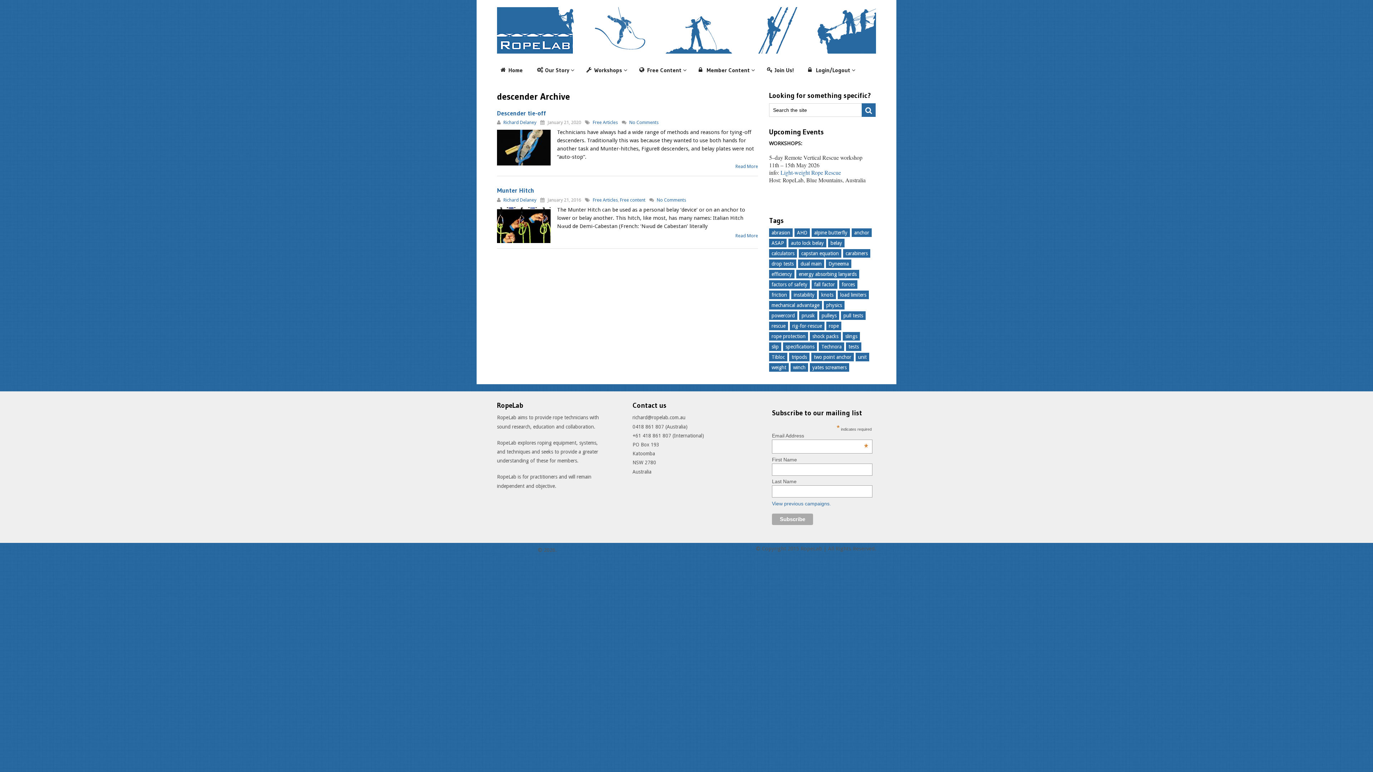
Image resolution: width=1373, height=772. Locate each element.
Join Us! (784, 70)
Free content (632, 200)
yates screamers (829, 367)
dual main (811, 264)
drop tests (783, 264)
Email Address (820, 436)
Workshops (608, 70)
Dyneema (838, 264)
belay (836, 243)
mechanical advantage (796, 305)
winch (799, 367)
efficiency (782, 274)
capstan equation (820, 253)
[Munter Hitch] (524, 225)
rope (834, 326)
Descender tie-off (521, 113)
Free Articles (605, 122)
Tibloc (778, 357)
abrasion (781, 233)
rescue (779, 326)
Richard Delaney (519, 122)
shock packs (825, 336)
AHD (802, 233)
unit (862, 357)
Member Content (728, 70)
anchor (861, 233)
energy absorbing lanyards (828, 274)
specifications (800, 347)
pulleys (829, 315)
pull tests (853, 315)
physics (834, 305)
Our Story (557, 70)
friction (779, 295)
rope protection (789, 336)
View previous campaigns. (801, 503)
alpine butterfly (830, 233)
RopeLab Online (516, 550)
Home (515, 70)
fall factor (824, 284)
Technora (831, 347)
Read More (746, 166)
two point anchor (832, 357)
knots (827, 295)
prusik (808, 315)
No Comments (644, 122)
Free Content (664, 70)
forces (848, 284)
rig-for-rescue (807, 326)
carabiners (857, 253)
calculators (783, 253)
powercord (783, 315)
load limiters (853, 295)
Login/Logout (833, 70)
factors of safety (789, 284)
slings (851, 336)
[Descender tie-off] (524, 147)
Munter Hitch (515, 190)
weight (779, 367)
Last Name (784, 481)
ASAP (778, 243)
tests (853, 347)
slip (775, 347)
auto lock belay (807, 243)
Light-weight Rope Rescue (811, 172)
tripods (799, 357)
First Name (784, 459)
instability (804, 295)
